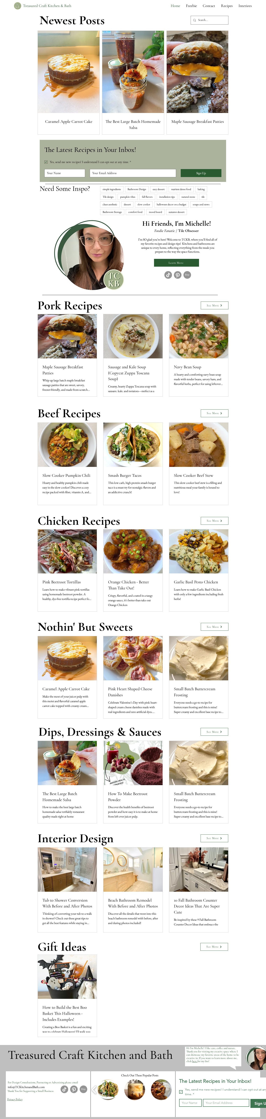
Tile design (108, 196)
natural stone (188, 196)
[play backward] (94, 1089)
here (194, 1061)
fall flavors (147, 196)
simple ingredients (112, 189)
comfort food (135, 212)
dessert (127, 204)
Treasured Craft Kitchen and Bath (90, 1054)
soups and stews (201, 204)
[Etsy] (187, 275)
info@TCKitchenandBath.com (26, 1087)
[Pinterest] (177, 275)
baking (201, 189)
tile (203, 196)
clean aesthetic (110, 204)
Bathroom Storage (112, 212)
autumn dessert (176, 212)
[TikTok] (168, 275)
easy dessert (159, 189)
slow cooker (143, 204)
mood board (155, 212)
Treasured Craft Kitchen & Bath (47, 6)
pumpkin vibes (127, 196)
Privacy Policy (15, 1099)
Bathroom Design (137, 189)
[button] (227, 6)
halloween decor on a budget (171, 204)
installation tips (167, 196)
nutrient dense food (181, 189)
